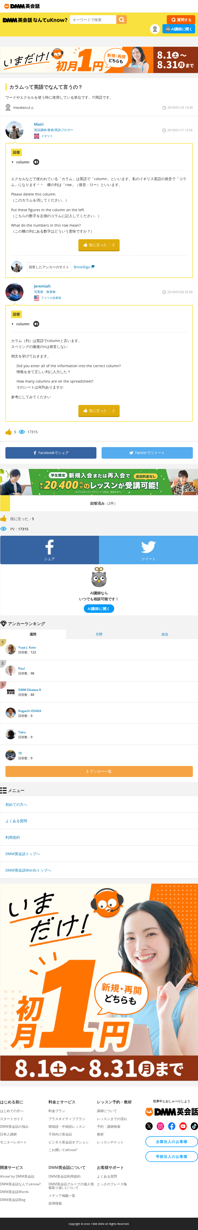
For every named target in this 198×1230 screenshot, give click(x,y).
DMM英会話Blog (12, 1199)
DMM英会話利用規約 (64, 1176)
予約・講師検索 (108, 1126)
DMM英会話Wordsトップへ (28, 870)
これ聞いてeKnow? (62, 1150)
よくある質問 (16, 820)
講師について (107, 1110)
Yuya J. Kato (27, 647)
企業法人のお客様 (172, 1141)
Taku (22, 732)
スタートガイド (11, 1118)
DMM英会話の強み (14, 1126)
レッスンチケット (110, 1142)
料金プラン (56, 1110)
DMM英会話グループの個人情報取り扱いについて (71, 1186)
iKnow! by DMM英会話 (17, 1176)
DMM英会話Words (14, 1191)
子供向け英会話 (60, 1134)
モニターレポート (13, 1142)
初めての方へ (16, 804)
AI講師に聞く (182, 28)
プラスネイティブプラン (66, 1118)
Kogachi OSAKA (29, 711)
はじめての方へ (11, 1110)
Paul (21, 668)
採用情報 (55, 1203)
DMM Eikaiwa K (29, 690)
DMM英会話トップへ (22, 853)
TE (20, 753)
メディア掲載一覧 (61, 1195)
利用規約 (12, 837)
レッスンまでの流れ (112, 1118)
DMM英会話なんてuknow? (20, 1184)
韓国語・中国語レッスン (66, 1126)
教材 (100, 1134)
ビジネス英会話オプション (68, 1142)
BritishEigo (82, 267)
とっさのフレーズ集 (112, 1184)
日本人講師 (8, 1134)
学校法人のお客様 (172, 1156)
